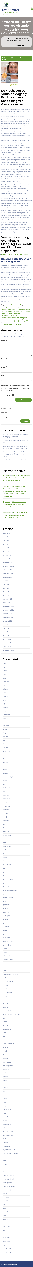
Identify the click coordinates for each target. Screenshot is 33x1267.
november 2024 (8, 610)
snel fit (5, 1099)
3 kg (4, 711)
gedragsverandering (23, 311)
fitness (5, 861)
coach (5, 817)
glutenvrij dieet (8, 897)
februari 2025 (7, 599)
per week (6, 1055)
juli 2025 (5, 581)
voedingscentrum (9, 1175)
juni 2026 (6, 541)
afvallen (5, 762)
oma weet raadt (8, 1044)
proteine (6, 1069)
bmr (4, 784)
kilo (4, 967)
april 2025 (6, 592)
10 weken (6, 682)
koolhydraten (7, 978)
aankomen (6, 751)
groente (5, 908)
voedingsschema (9, 1186)
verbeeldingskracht (19, 322)
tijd (4, 1128)
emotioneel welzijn (8, 311)
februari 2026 (7, 555)
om (4, 1040)
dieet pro (6, 832)
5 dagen (5, 729)
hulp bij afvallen (8, 941)
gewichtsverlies (7, 313)
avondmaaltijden (8, 777)
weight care (7, 1227)
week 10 (5, 1212)
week (4, 1208)
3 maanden (7, 715)
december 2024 (8, 606)
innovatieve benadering (10, 318)
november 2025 (8, 566)
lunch (5, 1000)
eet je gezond (7, 835)
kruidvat (5, 985)
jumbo (5, 949)
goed (4, 901)
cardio (5, 802)
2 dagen (5, 689)
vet (4, 1157)
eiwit (4, 843)
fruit (4, 868)
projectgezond (8, 1066)
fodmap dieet (7, 865)
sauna (5, 1084)
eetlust (28, 309)
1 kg (4, 667)
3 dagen (5, 707)
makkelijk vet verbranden (11, 1014)
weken (5, 1230)
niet (4, 1036)
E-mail (4, 367)
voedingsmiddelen (9, 1179)
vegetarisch (7, 1146)
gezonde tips (7, 886)
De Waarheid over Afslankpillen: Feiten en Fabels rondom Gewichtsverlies (16, 447)
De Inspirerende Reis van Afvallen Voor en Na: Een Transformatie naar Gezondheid (16, 454)
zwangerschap (8, 1248)
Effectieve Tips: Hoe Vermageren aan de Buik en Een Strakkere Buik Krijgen (14, 504)
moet (5, 1033)
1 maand (5, 671)
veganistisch (7, 1142)
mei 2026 (6, 544)
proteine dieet (8, 1073)
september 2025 (8, 573)
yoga (4, 1245)
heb (4, 923)
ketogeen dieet (8, 960)
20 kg (4, 700)
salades (5, 1080)
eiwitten (5, 850)
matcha (5, 1025)
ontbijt (5, 1051)
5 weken (6, 737)
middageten (7, 1029)
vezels (5, 1164)
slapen (5, 1095)
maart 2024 (7, 639)
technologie (6, 322)
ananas (5, 769)
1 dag (4, 663)
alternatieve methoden (14, 305)
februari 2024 (7, 643)
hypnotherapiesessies (9, 316)
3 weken (5, 718)
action (5, 755)
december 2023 (8, 650)
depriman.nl (11, 10)
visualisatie (19, 324)
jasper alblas (7, 945)
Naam (4, 359)
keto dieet (6, 956)
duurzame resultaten (9, 309)
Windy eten (7, 512)
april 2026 (6, 548)
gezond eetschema (9, 883)
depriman (6, 475)
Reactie (4, 340)
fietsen (5, 857)
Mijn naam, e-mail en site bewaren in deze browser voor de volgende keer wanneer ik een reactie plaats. (15, 388)
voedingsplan (7, 1183)
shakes (5, 1088)
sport (5, 1113)
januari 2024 (7, 647)
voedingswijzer (8, 1190)
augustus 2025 (8, 577)
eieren (5, 839)
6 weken (6, 744)
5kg (4, 740)
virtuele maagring (8, 324)
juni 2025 (6, 584)
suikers (5, 1120)
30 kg (4, 722)
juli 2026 (5, 537)
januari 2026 (7, 559)
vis (3, 1172)
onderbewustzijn (7, 320)
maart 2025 (7, 595)
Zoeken (5, 417)
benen (5, 780)
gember (5, 872)
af (3, 759)
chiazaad (6, 810)
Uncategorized (21, 38)
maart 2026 (7, 552)
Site (2, 375)
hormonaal (6, 938)
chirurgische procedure (10, 307)
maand (5, 1003)
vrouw (5, 1194)
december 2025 (8, 562)
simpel (5, 1091)
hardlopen (6, 916)
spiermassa (7, 1110)
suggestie (28, 320)
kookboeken (7, 971)
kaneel (5, 952)
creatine (6, 821)
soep (4, 1102)
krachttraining (8, 982)
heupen (5, 930)
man (4, 1018)
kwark (5, 989)
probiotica (6, 1058)
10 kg (4, 678)
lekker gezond (7, 993)
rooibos (5, 1077)
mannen (6, 1022)
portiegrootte (19, 320)
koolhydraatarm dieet (10, 974)
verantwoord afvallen (10, 1153)
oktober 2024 (7, 614)
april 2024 (6, 636)
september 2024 (8, 617)
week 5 (5, 1223)
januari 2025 (7, 603)
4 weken (6, 726)
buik (4, 791)
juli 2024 (5, 625)
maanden (6, 1007)
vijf (4, 1168)
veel (4, 1139)
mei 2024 (6, 632)
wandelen (6, 1201)
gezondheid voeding (10, 890)
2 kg (4, 693)
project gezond (8, 1062)
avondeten (6, 773)
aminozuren (7, 766)
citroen (5, 813)
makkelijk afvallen (9, 1011)
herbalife (6, 927)
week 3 (5, 1219)
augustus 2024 (8, 621)
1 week (5, 674)
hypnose (17, 313)
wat (4, 1205)
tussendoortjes (8, 1131)
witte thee (6, 1241)
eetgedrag (21, 309)
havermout (6, 919)
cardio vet (6, 806)
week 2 (5, 1216)
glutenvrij (6, 894)
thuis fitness (7, 1124)
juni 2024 (6, 628)
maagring (23, 318)
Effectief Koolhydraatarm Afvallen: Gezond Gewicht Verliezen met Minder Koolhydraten (16, 478)
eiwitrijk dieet (7, 846)
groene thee (7, 905)
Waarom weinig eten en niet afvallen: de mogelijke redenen (15, 436)
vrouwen (6, 1197)
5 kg (4, 733)
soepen (5, 1106)
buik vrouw (6, 799)
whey (4, 1234)
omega (5, 1047)
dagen (5, 828)
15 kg (4, 685)
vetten (5, 1161)
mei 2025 (6, 588)
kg (3, 963)
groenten (6, 912)
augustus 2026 (8, 533)
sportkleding (7, 1117)
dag (4, 824)
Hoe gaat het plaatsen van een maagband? (16, 254)
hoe (4, 934)
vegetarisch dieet (9, 1150)
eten (4, 854)
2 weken (5, 696)
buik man (6, 795)
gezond (5, 876)
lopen (5, 996)
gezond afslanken (9, 879)
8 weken (6, 748)
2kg (4, 704)
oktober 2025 (7, 570)
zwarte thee (7, 1252)
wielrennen (6, 1237)
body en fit (6, 788)
